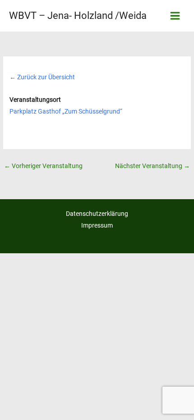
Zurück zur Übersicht (42, 77)
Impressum (97, 225)
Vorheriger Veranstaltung (43, 165)
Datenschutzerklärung (97, 213)
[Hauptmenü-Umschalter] (175, 16)
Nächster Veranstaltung (152, 165)
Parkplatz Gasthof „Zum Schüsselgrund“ (65, 111)
